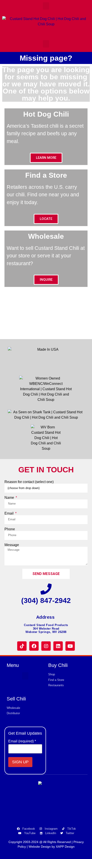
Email (9, 513)
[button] (46, 6)
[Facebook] (34, 646)
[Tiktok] (22, 646)
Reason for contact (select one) (29, 482)
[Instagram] (46, 646)
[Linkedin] (58, 646)
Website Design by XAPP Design (52, 846)
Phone (9, 529)
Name (9, 497)
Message (11, 545)
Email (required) (22, 741)
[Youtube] (70, 646)
